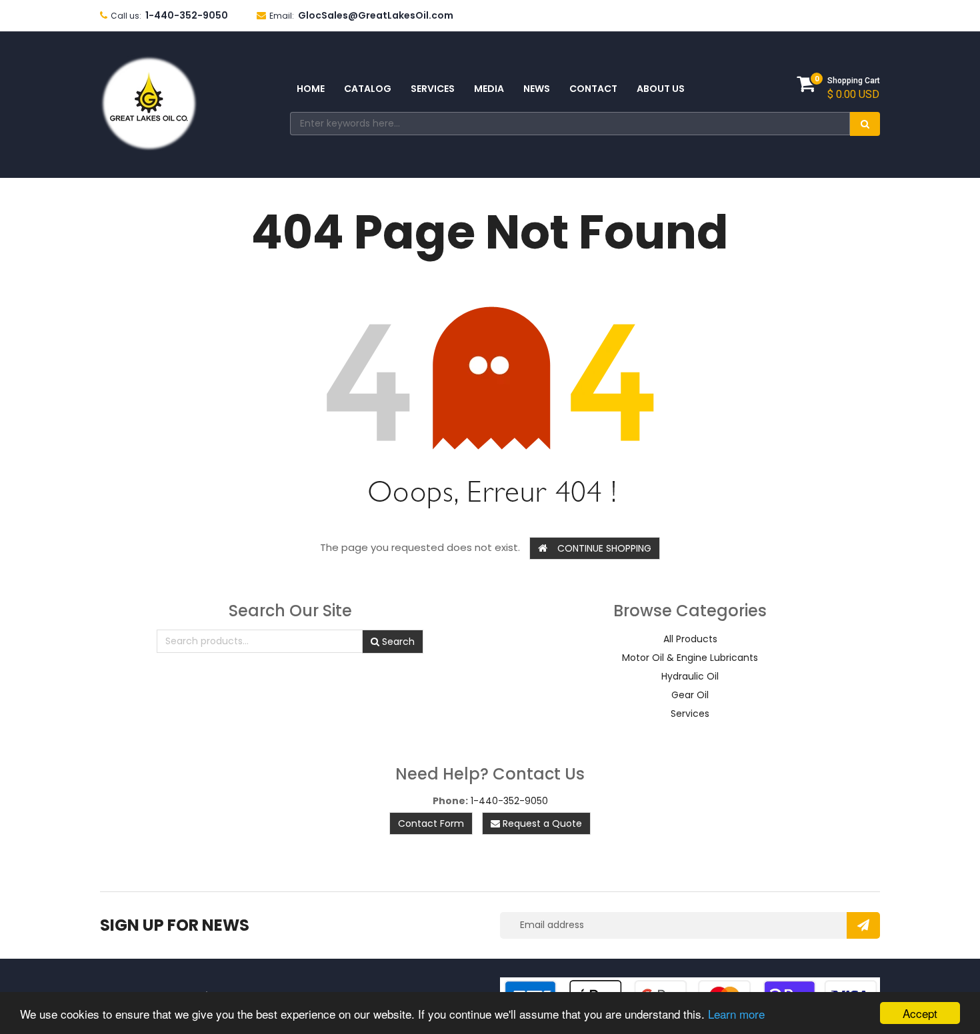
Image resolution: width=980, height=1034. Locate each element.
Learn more (736, 1013)
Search (397, 641)
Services (690, 713)
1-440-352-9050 (509, 800)
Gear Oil (690, 695)
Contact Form (431, 823)
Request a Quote (541, 823)
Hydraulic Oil (690, 676)
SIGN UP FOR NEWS (174, 925)
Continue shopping (604, 548)
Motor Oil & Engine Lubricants (690, 657)
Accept (920, 1013)
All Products (690, 639)
